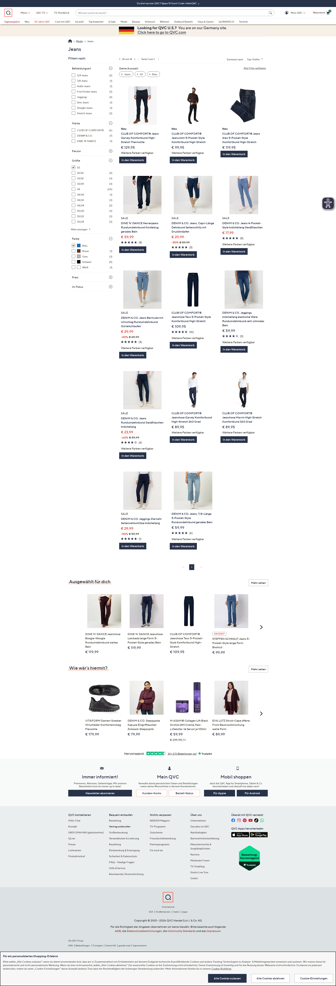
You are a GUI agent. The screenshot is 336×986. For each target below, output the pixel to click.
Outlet (194, 878)
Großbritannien (163, 911)
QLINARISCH (226, 21)
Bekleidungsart (81, 68)
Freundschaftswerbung (163, 838)
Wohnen (164, 21)
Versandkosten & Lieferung (124, 838)
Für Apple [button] (219, 793)
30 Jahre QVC (42, 21)
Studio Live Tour (199, 872)
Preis (75, 277)
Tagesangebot (12, 21)
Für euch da (156, 850)
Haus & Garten (206, 21)
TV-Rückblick (61, 12)
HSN (70, 945)
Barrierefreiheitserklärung (204, 838)
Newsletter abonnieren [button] (100, 793)
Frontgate (98, 945)
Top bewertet (96, 21)
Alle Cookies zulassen (227, 978)
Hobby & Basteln (183, 21)
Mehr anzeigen (79, 229)
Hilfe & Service (117, 868)
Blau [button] (154, 74)
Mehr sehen (258, 583)
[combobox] (171, 13)
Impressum (213, 931)
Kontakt (72, 826)
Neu (27, 21)
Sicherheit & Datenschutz (123, 856)
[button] (291, 12)
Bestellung (115, 820)
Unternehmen (198, 820)
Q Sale (112, 21)
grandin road (124, 945)
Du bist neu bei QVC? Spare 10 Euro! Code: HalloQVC (167, 3)
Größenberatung (118, 832)
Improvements (140, 945)
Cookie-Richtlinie (221, 968)
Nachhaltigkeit (198, 832)
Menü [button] (24, 12)
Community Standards (181, 931)
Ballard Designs (82, 945)
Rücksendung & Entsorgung (124, 850)
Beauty (136, 21)
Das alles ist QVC (199, 826)
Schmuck (150, 21)
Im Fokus (77, 287)
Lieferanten (74, 850)
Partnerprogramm (159, 844)
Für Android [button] (252, 793)
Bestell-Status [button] (184, 793)
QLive (71, 838)
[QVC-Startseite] (70, 41)
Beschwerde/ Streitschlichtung (126, 874)
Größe (76, 160)
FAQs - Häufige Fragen (121, 862)
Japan (185, 911)
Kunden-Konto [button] (151, 793)
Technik (243, 21)
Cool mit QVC (63, 21)
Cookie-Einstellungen (313, 978)
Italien (176, 911)
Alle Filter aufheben (255, 68)
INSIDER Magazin (160, 820)
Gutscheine (156, 832)
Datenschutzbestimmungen (144, 931)
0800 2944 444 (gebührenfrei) (86, 832)
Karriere (195, 854)
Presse (72, 844)
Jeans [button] (127, 74)
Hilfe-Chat (74, 820)
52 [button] (141, 74)
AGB (118, 931)
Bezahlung (115, 844)
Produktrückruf (76, 856)
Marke (76, 123)
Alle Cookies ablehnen (271, 978)
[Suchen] (271, 13)
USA (151, 911)
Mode (124, 21)
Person (76, 151)
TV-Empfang (197, 866)
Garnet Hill (110, 945)
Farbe (75, 238)
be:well (79, 21)
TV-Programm (158, 826)
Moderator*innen (200, 860)
